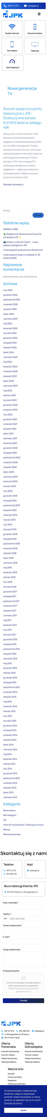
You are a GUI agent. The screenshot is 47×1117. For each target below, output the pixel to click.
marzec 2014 (9, 763)
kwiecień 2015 (10, 706)
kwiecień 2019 (10, 515)
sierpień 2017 (9, 610)
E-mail (6, 937)
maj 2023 (7, 390)
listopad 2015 (9, 682)
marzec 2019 (9, 519)
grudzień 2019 (10, 495)
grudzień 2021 (10, 419)
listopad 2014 (9, 730)
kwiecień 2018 (10, 572)
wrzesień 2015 (10, 692)
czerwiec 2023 (10, 385)
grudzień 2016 (10, 639)
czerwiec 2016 (10, 658)
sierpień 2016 (9, 653)
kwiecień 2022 (10, 409)
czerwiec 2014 (10, 749)
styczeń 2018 (9, 586)
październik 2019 (11, 505)
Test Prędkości (12, 67)
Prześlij (23, 1000)
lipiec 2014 (8, 744)
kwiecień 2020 (10, 481)
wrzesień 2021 (10, 424)
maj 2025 (7, 323)
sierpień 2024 (10, 347)
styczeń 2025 (10, 333)
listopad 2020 (10, 452)
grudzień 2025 (10, 294)
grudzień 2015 (10, 677)
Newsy (6, 829)
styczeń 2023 (10, 400)
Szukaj (6, 210)
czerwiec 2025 (10, 318)
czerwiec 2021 (10, 438)
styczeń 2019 (9, 529)
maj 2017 (7, 620)
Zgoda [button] (23, 1110)
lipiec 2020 (8, 471)
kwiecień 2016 (10, 668)
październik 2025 (11, 299)
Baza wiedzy (9, 810)
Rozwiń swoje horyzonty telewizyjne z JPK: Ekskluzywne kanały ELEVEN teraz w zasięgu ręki (22, 117)
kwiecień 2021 (10, 443)
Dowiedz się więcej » (13, 184)
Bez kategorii (9, 815)
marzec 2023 (9, 395)
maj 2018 (7, 567)
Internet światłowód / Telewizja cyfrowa (23, 824)
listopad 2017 (9, 596)
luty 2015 (7, 716)
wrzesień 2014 (10, 735)
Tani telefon (12, 50)
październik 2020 (11, 457)
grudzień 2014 (10, 725)
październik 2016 (11, 649)
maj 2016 (7, 663)
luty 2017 (7, 629)
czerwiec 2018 (10, 562)
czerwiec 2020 (10, 476)
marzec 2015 (9, 711)
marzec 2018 (9, 577)
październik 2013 (11, 778)
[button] (39, 14)
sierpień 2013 (9, 787)
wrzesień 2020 (10, 462)
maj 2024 (7, 361)
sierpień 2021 (9, 428)
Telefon (7, 914)
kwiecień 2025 (10, 328)
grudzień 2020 (10, 448)
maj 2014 (7, 754)
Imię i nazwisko (11, 902)
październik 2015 (11, 687)
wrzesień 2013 (10, 783)
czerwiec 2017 (10, 615)
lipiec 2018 (8, 558)
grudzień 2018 (10, 534)
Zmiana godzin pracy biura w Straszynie (23, 249)
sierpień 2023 (10, 376)
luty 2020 (8, 491)
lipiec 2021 (8, 433)
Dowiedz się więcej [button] (13, 1103)
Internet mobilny (34, 33)
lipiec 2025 (8, 313)
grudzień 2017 (10, 591)
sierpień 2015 (9, 696)
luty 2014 (7, 768)
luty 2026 (8, 290)
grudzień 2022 (10, 404)
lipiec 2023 (8, 381)
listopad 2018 (9, 539)
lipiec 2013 (8, 792)
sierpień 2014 (9, 739)
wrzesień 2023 (10, 371)
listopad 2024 (10, 342)
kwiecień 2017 (10, 625)
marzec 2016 (9, 672)
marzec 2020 (9, 486)
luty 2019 (7, 524)
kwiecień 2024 (10, 366)
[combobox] (6, 918)
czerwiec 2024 (10, 357)
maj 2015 (7, 701)
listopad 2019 (9, 500)
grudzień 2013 (10, 773)
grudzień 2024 (10, 337)
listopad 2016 (9, 644)
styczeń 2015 (9, 720)
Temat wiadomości (13, 925)
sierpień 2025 (10, 309)
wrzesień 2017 (10, 605)
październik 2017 (11, 601)
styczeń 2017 (9, 634)
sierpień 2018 (9, 553)
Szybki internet (12, 33)
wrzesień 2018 (10, 548)
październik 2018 (11, 543)
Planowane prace (11, 834)
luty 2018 (7, 582)
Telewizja (35, 51)
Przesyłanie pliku (11, 971)
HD (4, 820)
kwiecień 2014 (10, 759)
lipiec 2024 (8, 352)
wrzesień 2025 (10, 304)
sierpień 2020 (10, 467)
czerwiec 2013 (10, 797)
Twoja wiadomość (11, 949)
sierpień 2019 (9, 510)
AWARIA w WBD (10, 229)
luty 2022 (7, 414)
